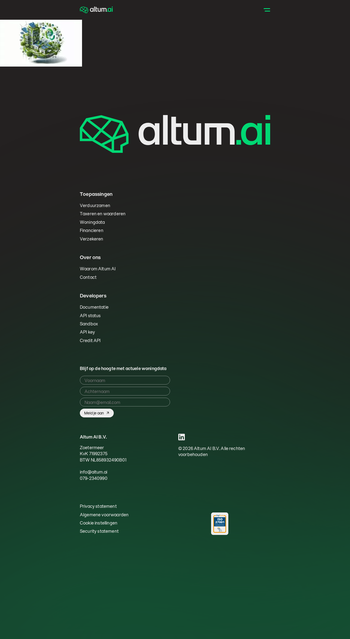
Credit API (90, 340)
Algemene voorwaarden (104, 515)
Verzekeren (91, 239)
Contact (88, 277)
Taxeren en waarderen (103, 213)
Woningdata (92, 222)
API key (87, 332)
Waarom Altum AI (98, 268)
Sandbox (89, 323)
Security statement (99, 531)
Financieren (91, 230)
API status (90, 315)
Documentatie (94, 307)
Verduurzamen (95, 205)
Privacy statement (98, 506)
